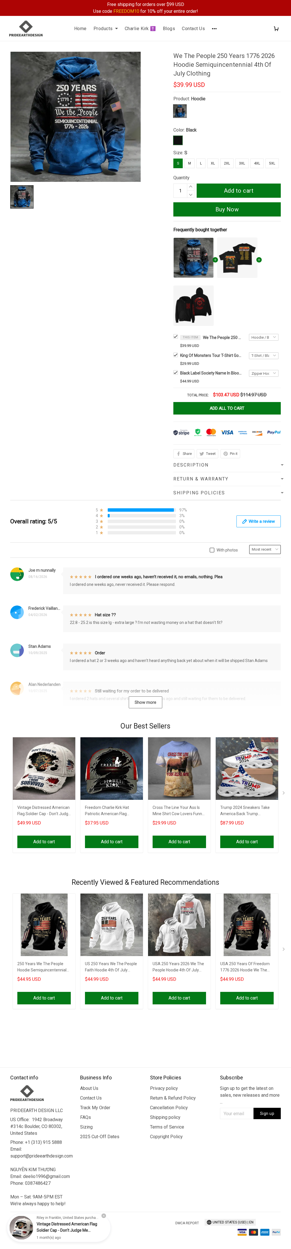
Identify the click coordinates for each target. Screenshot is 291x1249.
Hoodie (198, 98)
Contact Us (193, 28)
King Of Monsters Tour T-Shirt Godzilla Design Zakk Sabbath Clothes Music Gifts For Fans (211, 355)
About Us (89, 1088)
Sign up (267, 1113)
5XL (272, 163)
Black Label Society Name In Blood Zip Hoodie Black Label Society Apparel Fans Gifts (211, 373)
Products (103, 28)
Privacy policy (164, 1088)
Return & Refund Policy (173, 1098)
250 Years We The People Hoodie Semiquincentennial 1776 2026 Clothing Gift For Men (41, 967)
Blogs (169, 28)
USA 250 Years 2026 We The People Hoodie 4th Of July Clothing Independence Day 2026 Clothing (178, 967)
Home (80, 28)
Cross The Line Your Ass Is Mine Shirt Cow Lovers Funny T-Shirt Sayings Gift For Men (178, 811)
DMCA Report (187, 1223)
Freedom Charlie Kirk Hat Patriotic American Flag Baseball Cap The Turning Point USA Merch (108, 811)
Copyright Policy (166, 1136)
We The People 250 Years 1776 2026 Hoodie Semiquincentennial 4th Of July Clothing (223, 337)
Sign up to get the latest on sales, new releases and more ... (250, 1095)
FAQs (85, 1117)
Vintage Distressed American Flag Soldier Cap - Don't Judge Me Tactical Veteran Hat (43, 811)
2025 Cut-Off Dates (99, 1136)
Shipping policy (165, 1117)
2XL (227, 163)
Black (191, 130)
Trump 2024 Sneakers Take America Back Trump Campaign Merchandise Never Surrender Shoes (245, 811)
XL (213, 163)
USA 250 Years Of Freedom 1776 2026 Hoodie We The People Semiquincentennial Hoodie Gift (245, 967)
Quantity (181, 177)
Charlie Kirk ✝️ (140, 28)
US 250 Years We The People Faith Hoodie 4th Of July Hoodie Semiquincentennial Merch (111, 967)
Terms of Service (167, 1127)
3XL (242, 163)
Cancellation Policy (169, 1107)
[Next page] (284, 794)
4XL (257, 163)
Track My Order (95, 1107)
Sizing (86, 1127)
